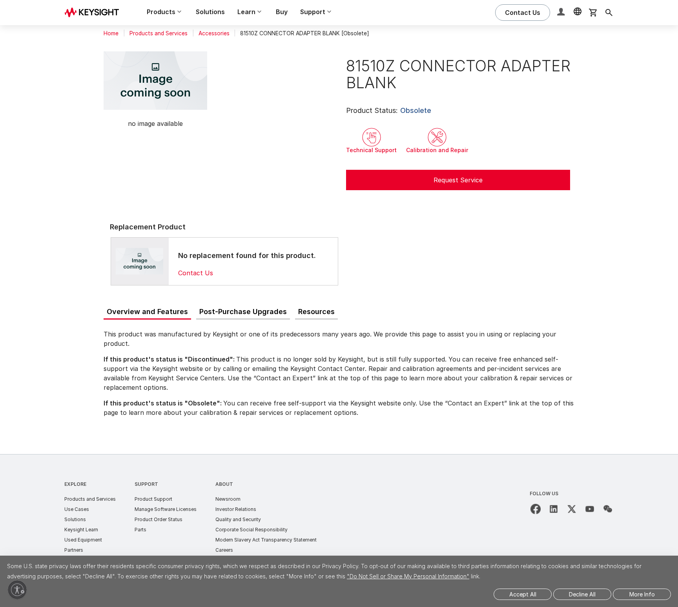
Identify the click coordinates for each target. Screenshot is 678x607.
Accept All (522, 594)
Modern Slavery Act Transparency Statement (266, 540)
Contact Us (195, 273)
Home (111, 33)
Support (146, 484)
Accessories (214, 33)
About (224, 484)
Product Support (153, 499)
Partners (73, 550)
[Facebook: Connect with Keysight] (535, 509)
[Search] (609, 12)
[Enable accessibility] (17, 589)
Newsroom (228, 499)
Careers (224, 550)
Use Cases (76, 509)
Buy (282, 12)
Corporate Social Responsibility (251, 529)
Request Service (458, 180)
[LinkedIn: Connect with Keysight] (554, 509)
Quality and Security (238, 519)
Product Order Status (158, 519)
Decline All (582, 594)
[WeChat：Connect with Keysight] (608, 509)
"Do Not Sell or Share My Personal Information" (408, 576)
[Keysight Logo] (94, 12)
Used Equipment (83, 540)
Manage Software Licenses (166, 509)
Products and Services (158, 33)
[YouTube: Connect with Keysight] (590, 509)
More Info (642, 594)
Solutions (210, 12)
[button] (562, 13)
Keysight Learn (81, 529)
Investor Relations (235, 509)
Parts (140, 529)
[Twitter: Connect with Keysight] (572, 509)
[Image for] (139, 261)
